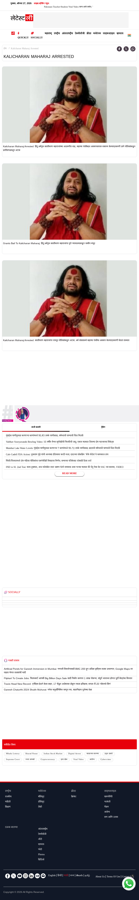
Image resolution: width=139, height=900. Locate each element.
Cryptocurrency (48, 759)
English (52, 876)
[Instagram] (25, 875)
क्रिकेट (73, 797)
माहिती (8, 802)
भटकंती (107, 802)
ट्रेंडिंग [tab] (103, 427)
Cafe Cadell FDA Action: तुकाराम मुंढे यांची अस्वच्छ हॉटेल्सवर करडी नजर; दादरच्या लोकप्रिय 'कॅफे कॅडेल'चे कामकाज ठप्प (57, 455)
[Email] (43, 875)
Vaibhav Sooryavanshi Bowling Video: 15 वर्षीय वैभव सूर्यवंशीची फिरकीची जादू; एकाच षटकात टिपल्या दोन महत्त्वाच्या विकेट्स (60, 442)
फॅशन (106, 807)
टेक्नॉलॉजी (80, 34)
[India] (129, 36)
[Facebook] (119, 48)
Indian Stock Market (53, 753)
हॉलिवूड (41, 802)
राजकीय (8, 797)
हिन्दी (60, 876)
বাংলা (72, 876)
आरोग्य (92, 759)
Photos (41, 855)
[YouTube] (19, 875)
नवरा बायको (30, 759)
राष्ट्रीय (57, 34)
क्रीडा (89, 34)
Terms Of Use (113, 877)
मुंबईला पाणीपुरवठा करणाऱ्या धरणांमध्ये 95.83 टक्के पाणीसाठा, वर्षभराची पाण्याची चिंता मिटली (44, 436)
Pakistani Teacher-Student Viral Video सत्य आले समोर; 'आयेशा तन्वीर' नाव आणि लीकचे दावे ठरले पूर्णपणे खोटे (77, 7)
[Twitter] (126, 48)
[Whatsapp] (132, 48)
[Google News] (37, 875)
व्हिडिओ (41, 860)
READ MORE (69, 474)
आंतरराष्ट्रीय (67, 34)
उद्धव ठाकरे (109, 753)
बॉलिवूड (41, 797)
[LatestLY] (22, 18)
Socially (37, 38)
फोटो (40, 850)
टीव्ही (40, 807)
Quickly (23, 38)
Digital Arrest (74, 753)
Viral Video (78, 759)
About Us (100, 877)
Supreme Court (13, 759)
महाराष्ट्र (48, 34)
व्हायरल (120, 34)
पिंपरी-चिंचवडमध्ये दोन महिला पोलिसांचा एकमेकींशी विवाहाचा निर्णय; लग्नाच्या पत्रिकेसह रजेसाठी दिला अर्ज (48, 461)
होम (5, 49)
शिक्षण (8, 807)
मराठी (66, 876)
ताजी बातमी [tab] (36, 427)
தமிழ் (87, 876)
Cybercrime (106, 759)
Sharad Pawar (31, 753)
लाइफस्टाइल (109, 34)
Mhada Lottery (12, 753)
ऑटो (40, 839)
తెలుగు (79, 876)
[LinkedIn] (31, 875)
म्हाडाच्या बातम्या (93, 753)
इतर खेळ (64, 759)
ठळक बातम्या (11, 827)
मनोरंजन (97, 34)
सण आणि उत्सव (111, 817)
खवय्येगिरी (108, 797)
